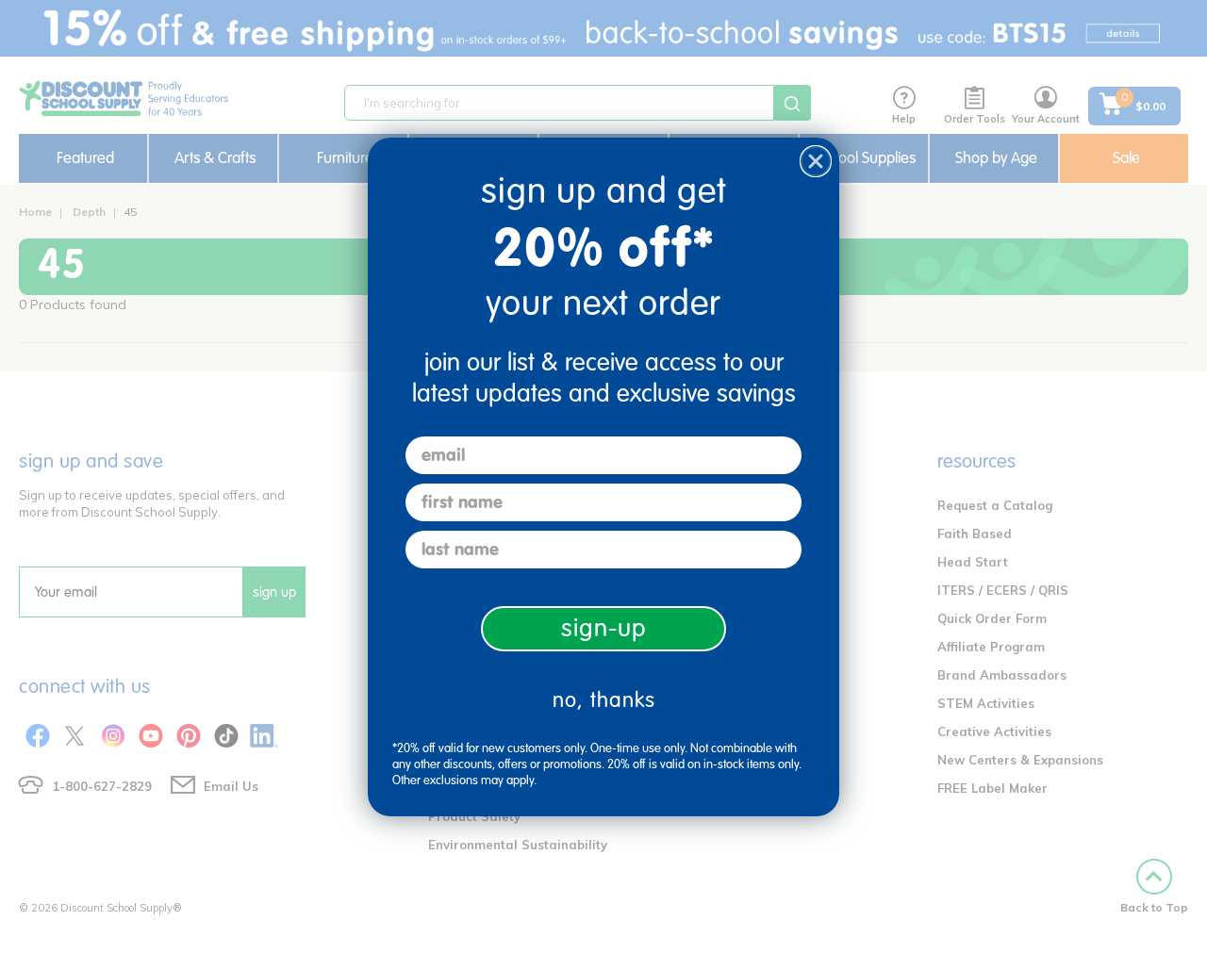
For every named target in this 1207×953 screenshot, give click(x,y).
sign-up (604, 628)
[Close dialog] (816, 161)
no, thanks (604, 700)
